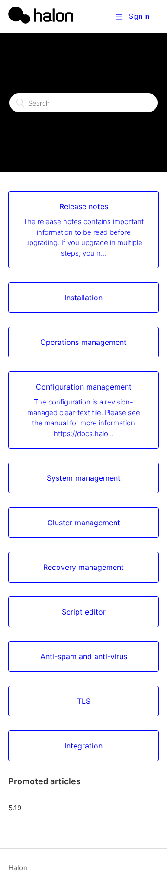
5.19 (14, 807)
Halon (17, 867)
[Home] (40, 21)
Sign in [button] (139, 16)
